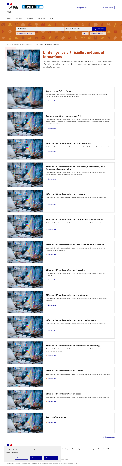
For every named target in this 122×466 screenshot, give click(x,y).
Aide (84, 33)
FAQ (51, 18)
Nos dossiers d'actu (27, 44)
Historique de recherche (24, 33)
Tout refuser (36, 458)
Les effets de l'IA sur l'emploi (59, 90)
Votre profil (18, 18)
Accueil (9, 18)
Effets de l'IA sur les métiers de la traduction (67, 295)
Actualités (30, 18)
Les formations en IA (56, 416)
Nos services (41, 18)
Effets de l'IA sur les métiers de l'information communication (75, 219)
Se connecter (109, 7)
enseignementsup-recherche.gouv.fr (87, 449)
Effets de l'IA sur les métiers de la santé (64, 370)
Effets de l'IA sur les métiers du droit (63, 393)
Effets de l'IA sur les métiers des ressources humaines (71, 320)
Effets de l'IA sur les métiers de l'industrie (65, 269)
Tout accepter (51, 458)
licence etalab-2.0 (70, 463)
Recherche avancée (97, 33)
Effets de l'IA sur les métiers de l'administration (68, 143)
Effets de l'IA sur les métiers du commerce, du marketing (72, 345)
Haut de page (110, 437)
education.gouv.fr (66, 449)
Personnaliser (21, 458)
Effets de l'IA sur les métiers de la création (66, 194)
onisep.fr (104, 449)
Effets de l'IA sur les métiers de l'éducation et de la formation (75, 244)
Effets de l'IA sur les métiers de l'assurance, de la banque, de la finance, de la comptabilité (75, 168)
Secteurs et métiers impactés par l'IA (63, 116)
